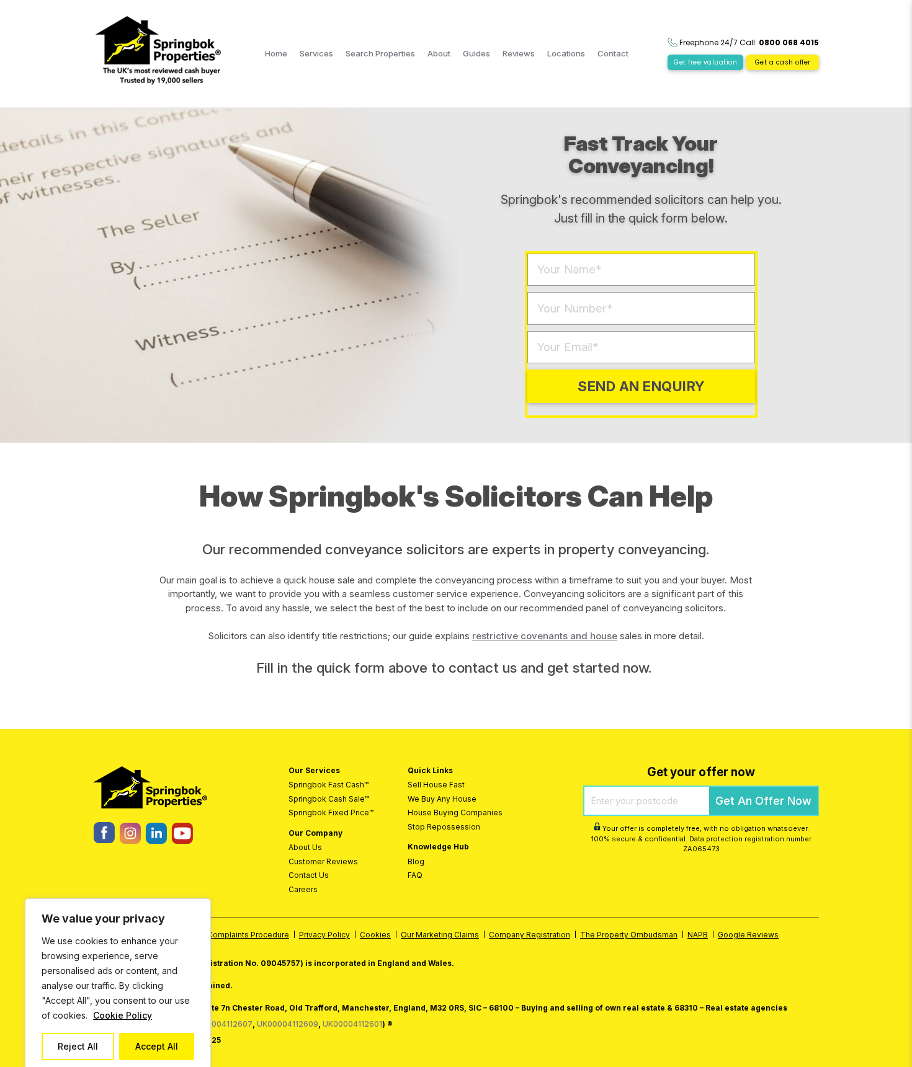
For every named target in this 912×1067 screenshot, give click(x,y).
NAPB (697, 934)
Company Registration (529, 934)
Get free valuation (705, 62)
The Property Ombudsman (628, 934)
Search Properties (380, 53)
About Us (305, 847)
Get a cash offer (783, 62)
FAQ (415, 875)
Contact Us (308, 875)
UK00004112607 (222, 1024)
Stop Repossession (444, 826)
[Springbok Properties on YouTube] (182, 840)
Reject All (78, 1046)
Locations (566, 53)
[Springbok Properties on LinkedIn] (156, 840)
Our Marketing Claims (440, 934)
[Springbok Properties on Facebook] (104, 840)
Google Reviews (748, 934)
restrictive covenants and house (544, 636)
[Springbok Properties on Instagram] (130, 840)
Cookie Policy (122, 1015)
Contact (612, 53)
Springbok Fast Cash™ (328, 784)
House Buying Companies (455, 812)
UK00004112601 (352, 1024)
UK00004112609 (287, 1024)
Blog (416, 861)
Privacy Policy (324, 934)
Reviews (519, 53)
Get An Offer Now (763, 800)
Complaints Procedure (248, 934)
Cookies (375, 934)
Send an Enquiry (641, 386)
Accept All (156, 1046)
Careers (303, 889)
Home (276, 53)
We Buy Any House (442, 799)
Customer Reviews (323, 861)
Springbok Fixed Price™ (330, 812)
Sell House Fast (436, 784)
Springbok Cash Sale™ (328, 799)
